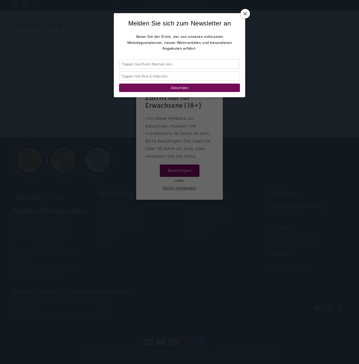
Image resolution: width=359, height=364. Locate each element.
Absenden (180, 87)
